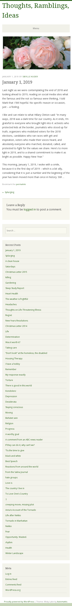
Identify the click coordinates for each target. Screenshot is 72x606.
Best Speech (11, 461)
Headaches (11, 304)
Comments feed (13, 584)
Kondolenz (10, 390)
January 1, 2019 (12, 250)
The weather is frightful (16, 299)
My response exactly (15, 374)
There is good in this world (18, 385)
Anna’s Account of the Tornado (20, 509)
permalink (21, 184)
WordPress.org (12, 590)
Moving (9, 412)
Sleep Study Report (14, 288)
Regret (8, 315)
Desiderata (10, 401)
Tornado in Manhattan (16, 520)
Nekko (8, 526)
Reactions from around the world (21, 466)
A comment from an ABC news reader (24, 439)
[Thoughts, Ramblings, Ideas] (36, 69)
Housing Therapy (13, 358)
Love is (8, 482)
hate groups (11, 477)
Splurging (8, 192)
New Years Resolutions (16, 320)
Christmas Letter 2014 (16, 326)
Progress (9, 428)
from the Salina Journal (16, 472)
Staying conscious (14, 407)
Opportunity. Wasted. (16, 537)
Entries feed (11, 579)
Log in (8, 573)
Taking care (11, 347)
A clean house (12, 261)
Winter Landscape (14, 553)
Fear (7, 531)
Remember (10, 369)
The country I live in (14, 488)
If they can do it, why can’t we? (20, 445)
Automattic (62, 601)
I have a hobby (12, 363)
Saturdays (10, 266)
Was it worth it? (12, 342)
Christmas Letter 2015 (16, 271)
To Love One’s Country (16, 493)
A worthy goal (12, 434)
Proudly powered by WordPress (19, 601)
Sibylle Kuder (30, 76)
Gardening (10, 282)
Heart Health (11, 293)
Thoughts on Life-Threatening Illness (23, 309)
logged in (30, 209)
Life (7, 331)
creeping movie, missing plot (19, 504)
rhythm (8, 542)
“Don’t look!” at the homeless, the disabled (26, 353)
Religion (9, 423)
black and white (13, 455)
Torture (9, 380)
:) (5, 499)
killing (8, 277)
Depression (11, 396)
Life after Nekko (13, 515)
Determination (12, 336)
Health (8, 547)
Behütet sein (11, 418)
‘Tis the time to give (14, 450)
